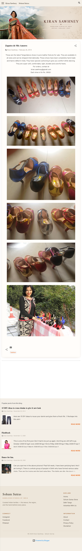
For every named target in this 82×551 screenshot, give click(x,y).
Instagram (6, 517)
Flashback (6, 432)
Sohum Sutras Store (70, 500)
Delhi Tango (67, 503)
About (65, 517)
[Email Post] (11, 348)
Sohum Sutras (24, 3)
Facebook (6, 520)
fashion (13, 352)
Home (65, 497)
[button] (75, 46)
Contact (66, 520)
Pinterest (6, 523)
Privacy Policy (68, 523)
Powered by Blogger (42, 540)
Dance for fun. (8, 457)
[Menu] (2, 3)
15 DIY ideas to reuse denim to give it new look (21, 408)
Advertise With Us (69, 506)
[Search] (79, 3)
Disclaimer (67, 526)
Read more (75, 424)
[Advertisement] (41, 380)
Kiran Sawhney (11, 3)
